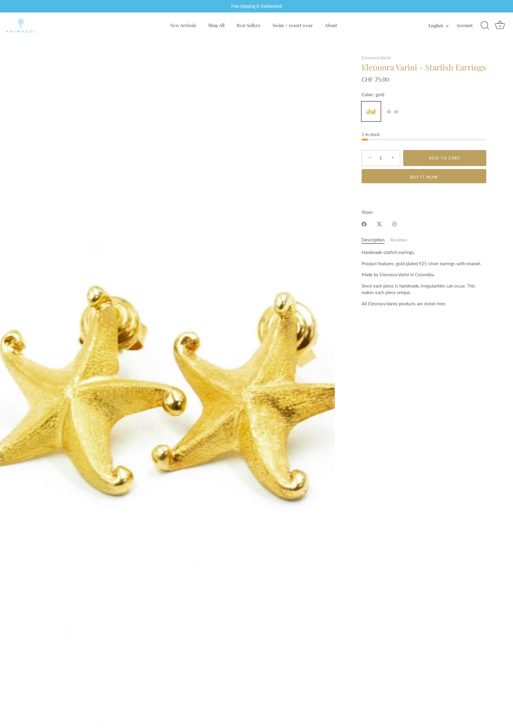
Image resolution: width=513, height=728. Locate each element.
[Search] (484, 25)
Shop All (216, 25)
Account (464, 25)
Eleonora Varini (376, 57)
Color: (373, 94)
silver (392, 111)
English (435, 25)
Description (373, 239)
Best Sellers (248, 25)
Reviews (398, 239)
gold (371, 111)
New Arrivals (183, 25)
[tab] (376, 239)
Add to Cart (444, 158)
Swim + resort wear (293, 25)
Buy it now (424, 177)
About (331, 25)
